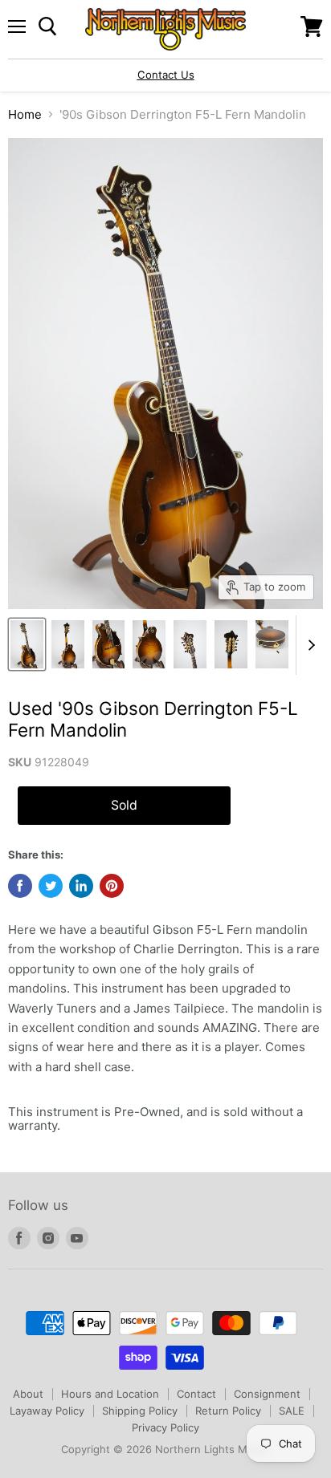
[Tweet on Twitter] (51, 886)
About (28, 1393)
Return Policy (228, 1410)
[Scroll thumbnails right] (308, 645)
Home (25, 114)
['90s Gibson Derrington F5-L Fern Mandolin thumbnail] (27, 644)
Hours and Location (110, 1393)
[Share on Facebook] (20, 886)
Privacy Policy (165, 1427)
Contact (196, 1393)
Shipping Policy (140, 1410)
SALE (291, 1410)
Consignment (267, 1393)
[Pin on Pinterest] (112, 886)
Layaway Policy (47, 1410)
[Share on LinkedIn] (81, 886)
